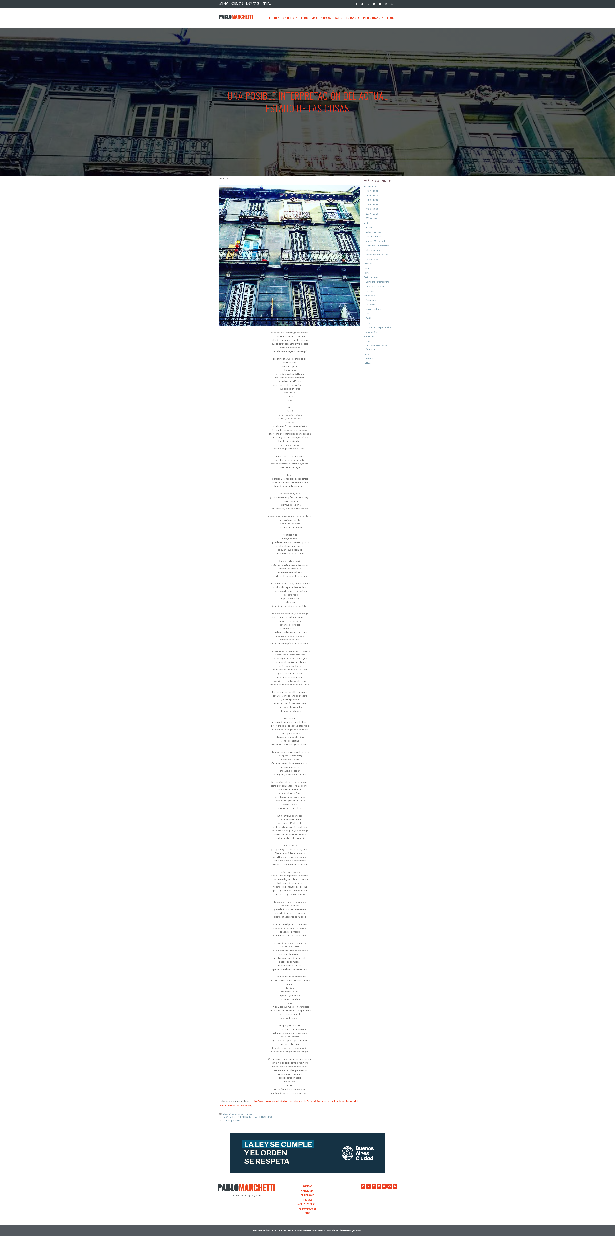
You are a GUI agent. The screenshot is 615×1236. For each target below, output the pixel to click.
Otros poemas (236, 1113)
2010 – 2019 (372, 213)
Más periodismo (373, 309)
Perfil (368, 318)
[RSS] (392, 3)
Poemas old (369, 336)
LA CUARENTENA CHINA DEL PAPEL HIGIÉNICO (247, 1117)
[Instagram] (368, 3)
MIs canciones (373, 250)
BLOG (390, 18)
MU (367, 313)
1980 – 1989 (372, 200)
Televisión (370, 291)
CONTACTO (237, 3)
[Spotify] (374, 3)
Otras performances (376, 286)
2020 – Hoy (371, 218)
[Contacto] (380, 3)
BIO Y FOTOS (252, 3)
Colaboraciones (373, 232)
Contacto (368, 263)
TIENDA (267, 3)
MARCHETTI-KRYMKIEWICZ (379, 245)
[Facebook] (356, 3)
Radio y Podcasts (347, 18)
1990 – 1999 (372, 204)
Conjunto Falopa (374, 236)
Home (366, 268)
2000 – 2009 (372, 209)
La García (370, 304)
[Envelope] (384, 1186)
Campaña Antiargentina (377, 282)
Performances (373, 18)
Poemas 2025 (370, 332)
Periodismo (309, 18)
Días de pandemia (232, 1120)
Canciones (290, 18)
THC (368, 322)
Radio (366, 354)
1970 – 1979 (372, 195)
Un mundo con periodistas (378, 327)
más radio (370, 358)
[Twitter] (362, 3)
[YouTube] (386, 3)
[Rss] (395, 1186)
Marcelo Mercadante (376, 241)
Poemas (274, 18)
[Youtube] (389, 1186)
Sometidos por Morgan (377, 254)
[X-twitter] (368, 1186)
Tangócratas (372, 259)
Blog (225, 1113)
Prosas (326, 18)
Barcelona (371, 300)
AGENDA (223, 3)
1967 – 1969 (372, 191)
